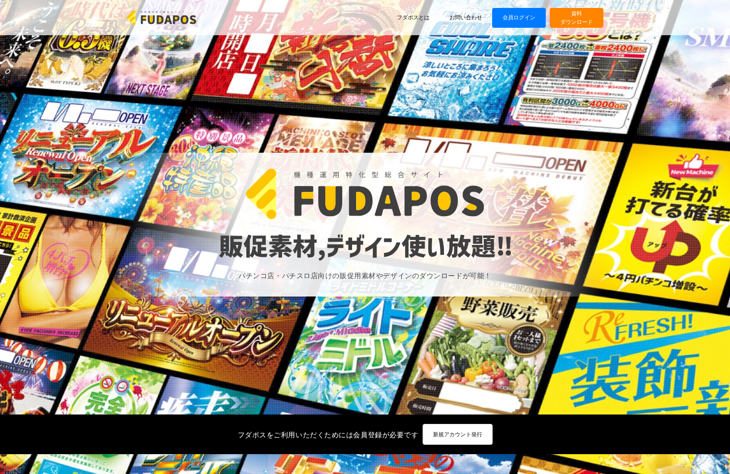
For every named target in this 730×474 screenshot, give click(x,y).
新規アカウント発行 (457, 434)
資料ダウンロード (576, 17)
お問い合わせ (465, 17)
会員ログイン (519, 17)
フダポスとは (413, 17)
